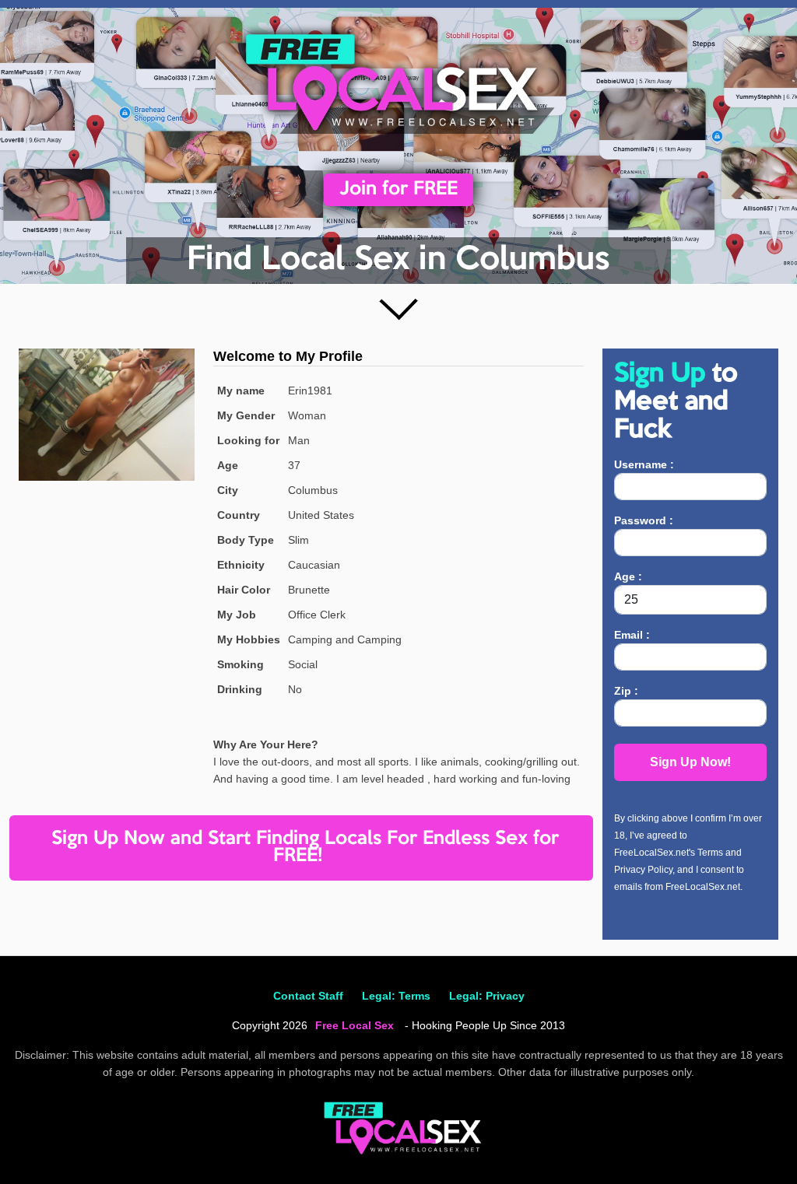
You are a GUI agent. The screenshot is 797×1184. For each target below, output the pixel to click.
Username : (644, 464)
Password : (643, 520)
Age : (628, 576)
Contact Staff (308, 996)
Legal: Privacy (487, 996)
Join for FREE (398, 189)
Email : (632, 635)
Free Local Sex (354, 1025)
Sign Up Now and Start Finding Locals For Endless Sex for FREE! (305, 847)
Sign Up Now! (690, 762)
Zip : (626, 691)
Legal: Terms (396, 996)
